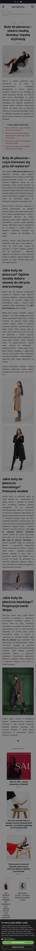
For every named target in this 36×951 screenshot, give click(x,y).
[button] (18, 939)
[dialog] (18, 475)
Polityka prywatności (7, 937)
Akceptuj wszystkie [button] (18, 942)
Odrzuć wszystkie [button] (18, 947)
